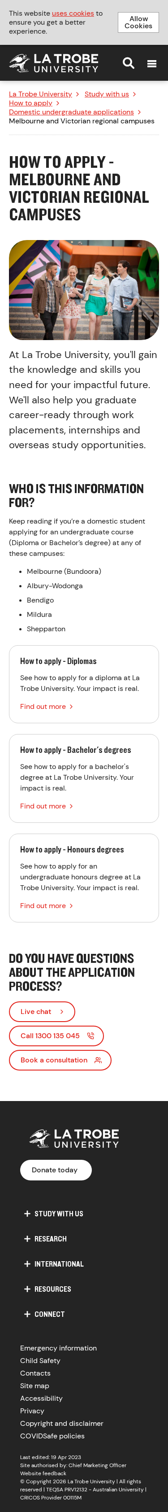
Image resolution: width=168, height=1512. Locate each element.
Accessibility (41, 1398)
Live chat (36, 1011)
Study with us (107, 94)
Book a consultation (54, 1060)
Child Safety (40, 1360)
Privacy (32, 1411)
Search (129, 63)
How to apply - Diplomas (84, 684)
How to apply (30, 103)
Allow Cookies (138, 22)
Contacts (35, 1373)
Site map (34, 1385)
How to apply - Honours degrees (84, 878)
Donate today (55, 1170)
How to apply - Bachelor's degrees (84, 778)
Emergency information (58, 1348)
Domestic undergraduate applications (71, 112)
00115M (72, 1497)
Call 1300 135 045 (50, 1035)
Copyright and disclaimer (61, 1423)
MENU (152, 63)
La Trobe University (40, 94)
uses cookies (73, 13)
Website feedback (43, 1473)
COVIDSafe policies (52, 1436)
